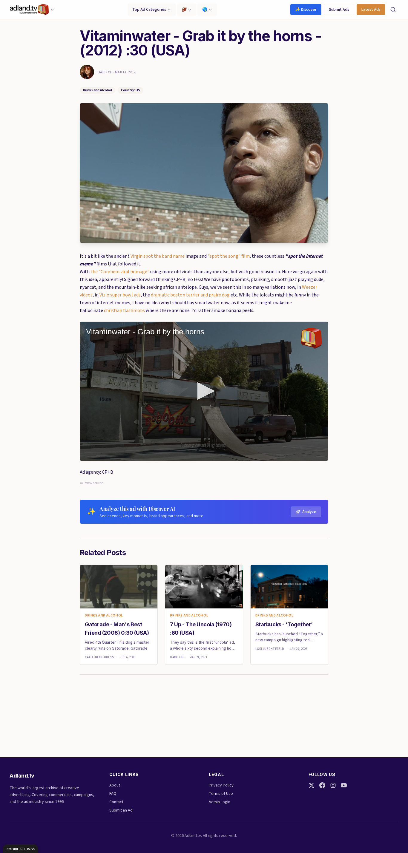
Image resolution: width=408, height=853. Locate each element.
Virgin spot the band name (158, 256)
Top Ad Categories (149, 10)
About (114, 785)
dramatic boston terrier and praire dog (190, 295)
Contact (116, 802)
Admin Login (219, 802)
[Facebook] (322, 785)
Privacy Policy (221, 785)
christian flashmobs (124, 310)
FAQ (112, 794)
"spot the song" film (229, 256)
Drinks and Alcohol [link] (104, 615)
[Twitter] (312, 785)
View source (94, 483)
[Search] (393, 9)
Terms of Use (221, 794)
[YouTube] (344, 785)
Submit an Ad (121, 810)
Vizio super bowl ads (120, 295)
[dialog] (20, 848)
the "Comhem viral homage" (120, 271)
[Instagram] (333, 785)
